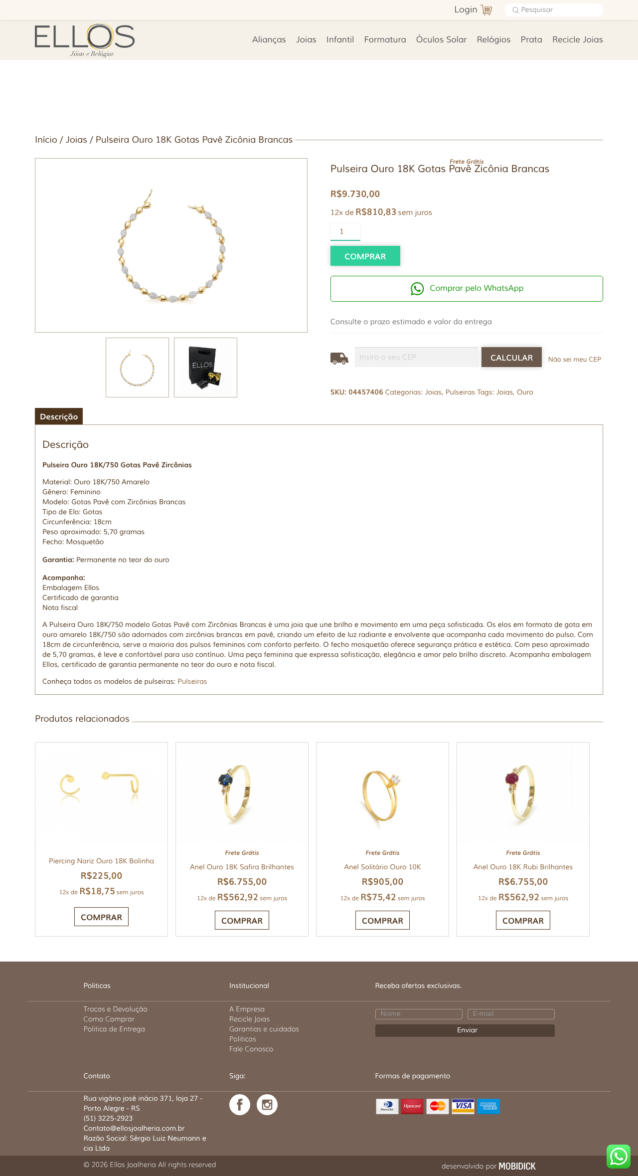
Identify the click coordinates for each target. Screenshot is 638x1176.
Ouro (525, 393)
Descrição (59, 416)
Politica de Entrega (115, 1029)
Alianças (269, 40)
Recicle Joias (577, 40)
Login (466, 9)
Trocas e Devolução (116, 1009)
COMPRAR (242, 920)
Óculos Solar (441, 40)
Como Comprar (109, 1019)
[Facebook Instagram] (267, 1104)
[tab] (59, 416)
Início (46, 140)
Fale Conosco (251, 1049)
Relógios (493, 40)
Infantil (340, 40)
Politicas (242, 1039)
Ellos (100, 40)
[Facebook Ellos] (239, 1104)
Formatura (385, 40)
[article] (319, 573)
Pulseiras (460, 393)
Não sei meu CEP (574, 360)
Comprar (365, 256)
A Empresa (247, 1009)
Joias (306, 40)
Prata (531, 40)
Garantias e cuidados (264, 1029)
